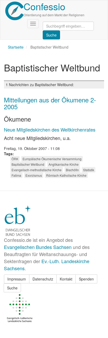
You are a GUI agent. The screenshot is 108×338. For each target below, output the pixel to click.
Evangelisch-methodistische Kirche (37, 170)
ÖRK (15, 159)
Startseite (16, 47)
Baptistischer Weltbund (28, 164)
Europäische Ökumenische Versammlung (52, 159)
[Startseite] (14, 11)
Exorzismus (33, 175)
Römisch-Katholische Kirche (66, 175)
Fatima (16, 175)
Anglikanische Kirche (63, 164)
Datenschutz (43, 279)
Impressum (16, 279)
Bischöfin (72, 170)
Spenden (86, 279)
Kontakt (66, 279)
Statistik (88, 170)
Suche (12, 287)
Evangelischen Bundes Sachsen (38, 246)
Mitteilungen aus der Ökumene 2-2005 (50, 103)
